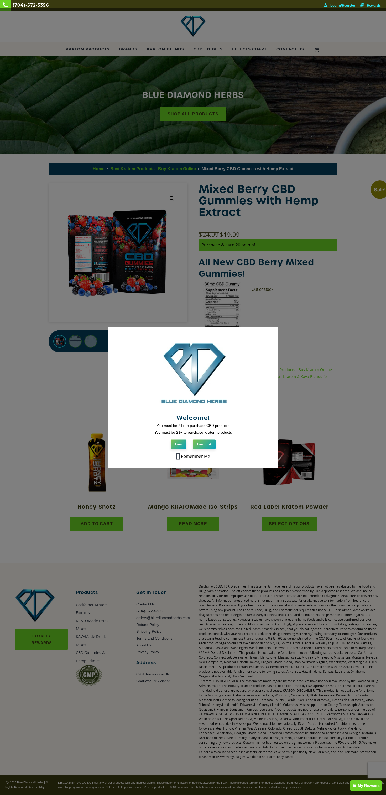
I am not (204, 444)
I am (178, 444)
